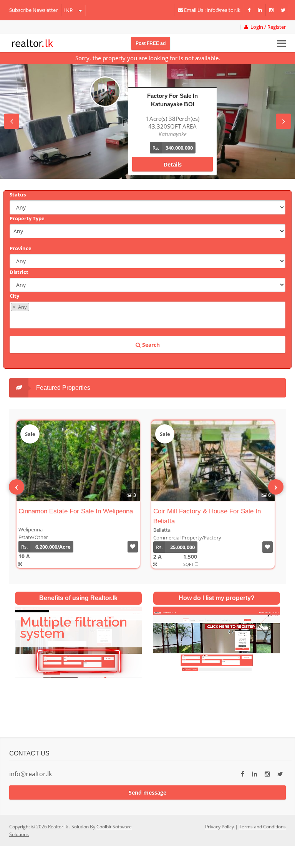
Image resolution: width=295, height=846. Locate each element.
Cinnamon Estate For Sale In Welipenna (75, 511)
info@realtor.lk (30, 774)
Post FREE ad (151, 43)
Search (150, 344)
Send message (147, 792)
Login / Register (267, 27)
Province (20, 248)
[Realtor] (32, 42)
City (14, 295)
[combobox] (147, 315)
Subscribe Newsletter (33, 10)
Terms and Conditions (262, 826)
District (19, 272)
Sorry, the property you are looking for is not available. (147, 58)
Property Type (27, 218)
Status (18, 194)
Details (173, 156)
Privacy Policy (219, 826)
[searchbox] (148, 319)
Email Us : (211, 10)
